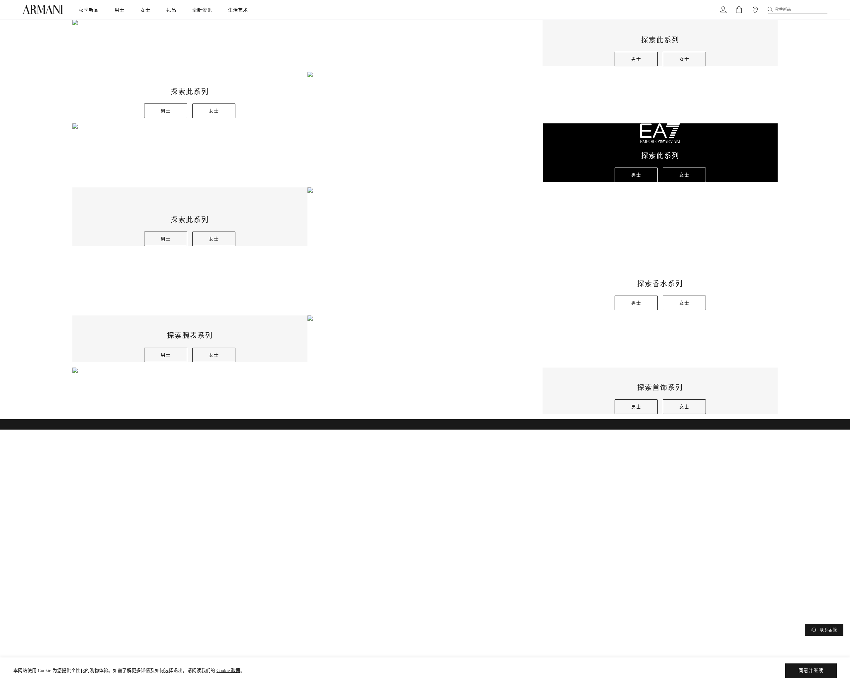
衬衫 (425, 398)
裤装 (425, 433)
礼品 (171, 10)
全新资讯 (202, 10)
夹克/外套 (425, 415)
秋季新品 (89, 10)
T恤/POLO (425, 364)
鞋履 (425, 450)
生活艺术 (238, 10)
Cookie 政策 (228, 670)
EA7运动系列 (425, 484)
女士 (145, 10)
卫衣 (425, 381)
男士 (120, 10)
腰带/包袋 (425, 467)
